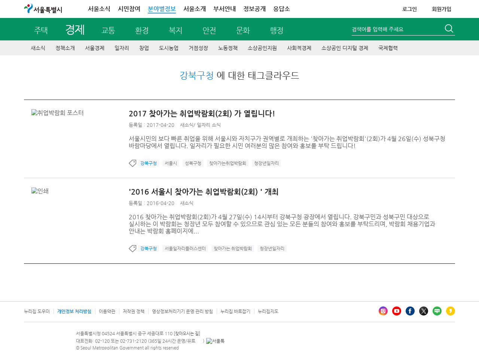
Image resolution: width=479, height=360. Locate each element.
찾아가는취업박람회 (227, 163)
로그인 (409, 9)
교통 (108, 30)
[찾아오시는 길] (187, 333)
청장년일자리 (266, 163)
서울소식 (99, 8)
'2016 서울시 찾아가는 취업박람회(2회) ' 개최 (204, 191)
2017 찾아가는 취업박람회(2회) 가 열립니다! (202, 113)
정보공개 (254, 8)
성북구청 (193, 163)
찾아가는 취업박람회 (233, 248)
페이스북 (410, 310)
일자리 (122, 48)
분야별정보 (162, 8)
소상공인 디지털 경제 (344, 48)
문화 (243, 30)
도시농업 (169, 48)
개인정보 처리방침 (74, 311)
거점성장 (198, 48)
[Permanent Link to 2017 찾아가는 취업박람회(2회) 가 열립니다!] (59, 112)
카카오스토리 (450, 310)
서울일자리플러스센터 (185, 248)
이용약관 (107, 311)
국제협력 (388, 48)
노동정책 (228, 48)
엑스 (423, 310)
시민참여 (129, 8)
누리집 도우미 (37, 311)
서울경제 (94, 48)
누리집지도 (268, 311)
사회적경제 (299, 48)
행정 (276, 30)
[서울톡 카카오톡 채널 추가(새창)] (215, 341)
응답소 (281, 8)
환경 (142, 30)
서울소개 (194, 8)
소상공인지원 (262, 48)
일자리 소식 (209, 125)
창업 (144, 48)
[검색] (450, 29)
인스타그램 (383, 310)
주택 (41, 30)
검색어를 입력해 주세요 (377, 29)
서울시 (171, 163)
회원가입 (441, 9)
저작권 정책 (133, 311)
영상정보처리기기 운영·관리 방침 (182, 311)
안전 (209, 30)
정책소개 (65, 48)
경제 (75, 29)
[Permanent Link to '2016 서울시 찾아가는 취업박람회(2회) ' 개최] (41, 191)
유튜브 (396, 310)
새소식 (38, 48)
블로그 (437, 310)
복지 (175, 30)
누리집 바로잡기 (235, 311)
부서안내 (224, 8)
